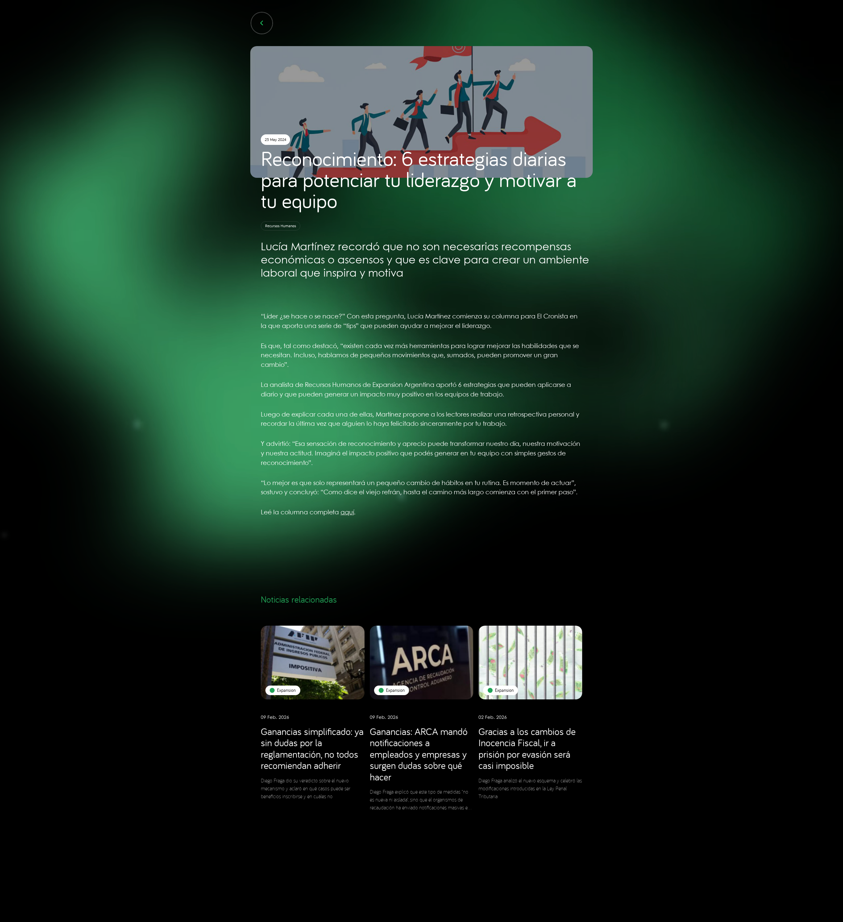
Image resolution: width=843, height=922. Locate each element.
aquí (347, 513)
